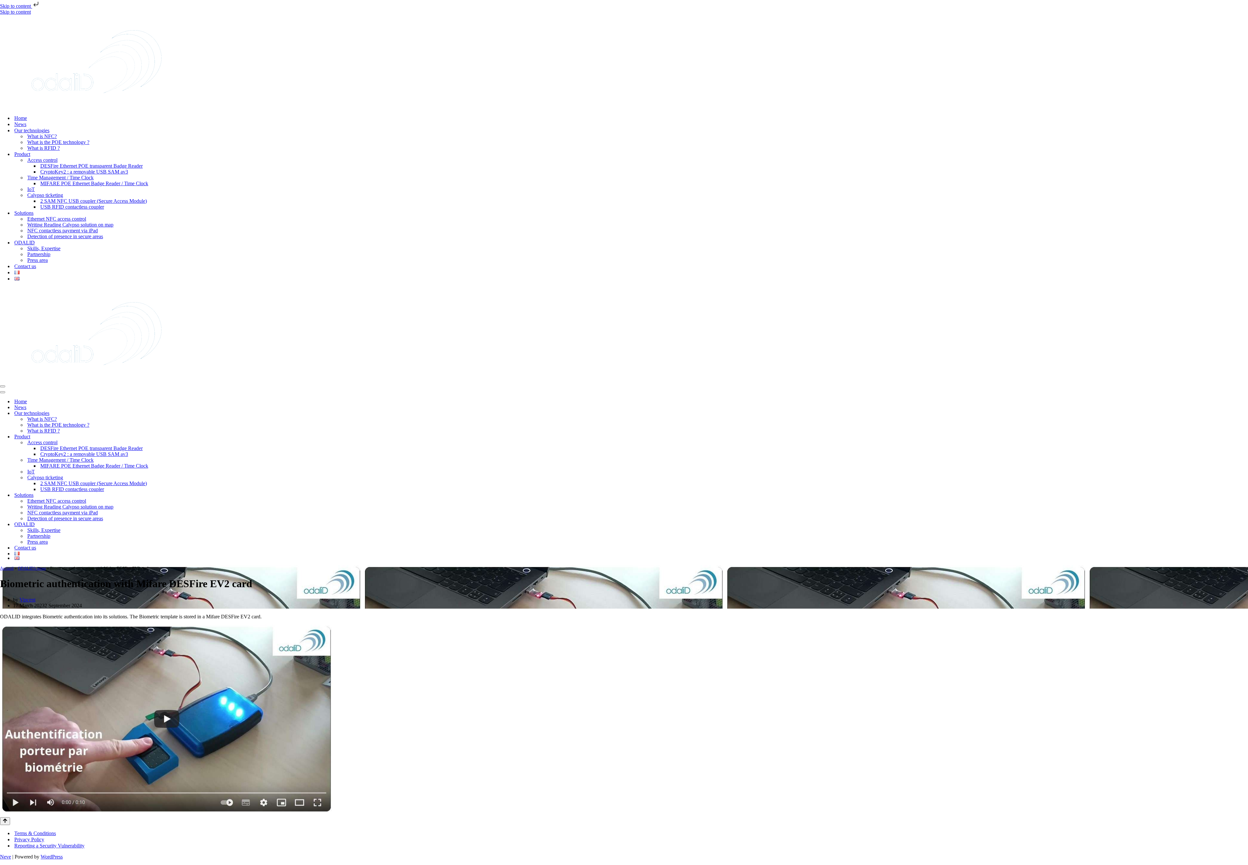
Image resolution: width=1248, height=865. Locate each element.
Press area (37, 260)
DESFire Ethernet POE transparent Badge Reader (91, 166)
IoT (31, 189)
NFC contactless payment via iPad (62, 230)
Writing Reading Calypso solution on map (70, 224)
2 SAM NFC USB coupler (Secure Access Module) (93, 201)
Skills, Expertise (43, 248)
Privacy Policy (29, 839)
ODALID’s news (32, 568)
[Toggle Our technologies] (1245, 413)
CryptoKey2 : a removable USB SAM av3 (84, 171)
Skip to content (16, 6)
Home (20, 118)
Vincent (27, 599)
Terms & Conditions (35, 833)
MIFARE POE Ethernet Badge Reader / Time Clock (94, 183)
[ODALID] (96, 107)
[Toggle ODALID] (1245, 524)
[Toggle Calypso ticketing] (1245, 478)
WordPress (52, 856)
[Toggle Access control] (1245, 442)
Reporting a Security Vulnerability (49, 845)
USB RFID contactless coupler (72, 207)
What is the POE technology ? (58, 142)
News (20, 124)
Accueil (7, 568)
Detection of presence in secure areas (65, 236)
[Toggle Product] (1245, 437)
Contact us (25, 266)
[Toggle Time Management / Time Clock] (1245, 460)
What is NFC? (42, 136)
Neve (5, 856)
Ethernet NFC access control (56, 219)
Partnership (38, 254)
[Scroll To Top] (5, 821)
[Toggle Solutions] (1245, 495)
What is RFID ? (43, 148)
